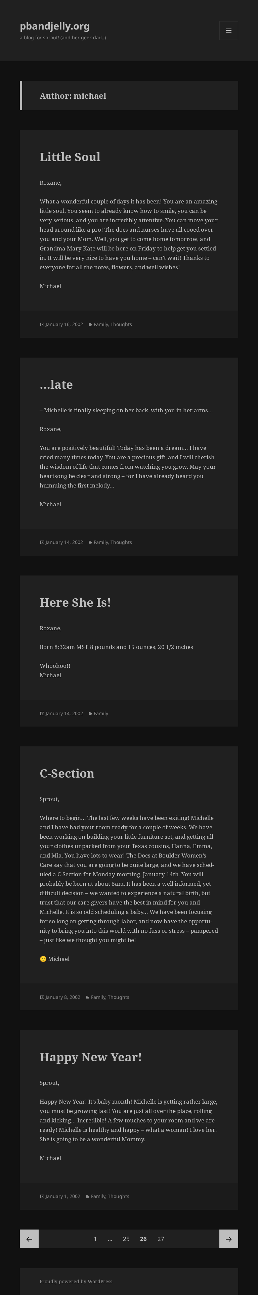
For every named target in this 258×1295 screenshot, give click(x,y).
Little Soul (70, 157)
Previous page (29, 1239)
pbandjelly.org (55, 25)
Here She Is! (75, 602)
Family (101, 324)
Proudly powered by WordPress (76, 1281)
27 (163, 1239)
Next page (228, 1239)
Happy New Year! (91, 1057)
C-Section (67, 773)
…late (56, 384)
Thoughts (121, 324)
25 (128, 1239)
